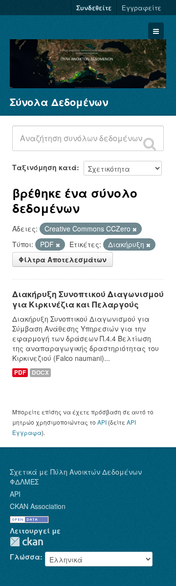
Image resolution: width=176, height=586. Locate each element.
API (102, 422)
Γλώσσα (25, 556)
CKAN (26, 541)
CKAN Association (38, 506)
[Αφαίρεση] (134, 229)
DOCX (40, 372)
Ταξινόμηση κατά (44, 167)
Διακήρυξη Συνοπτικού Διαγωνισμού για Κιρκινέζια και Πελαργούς (88, 299)
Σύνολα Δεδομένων (59, 102)
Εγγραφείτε (141, 7)
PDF (20, 372)
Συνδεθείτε (93, 7)
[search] (149, 143)
